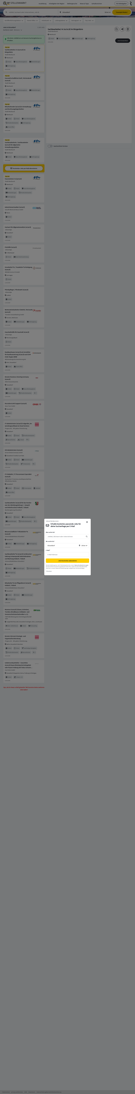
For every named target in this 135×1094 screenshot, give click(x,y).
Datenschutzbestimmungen (81, 565)
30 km (83, 545)
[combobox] (66, 536)
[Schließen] (87, 522)
